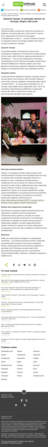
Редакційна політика (15, 443)
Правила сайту (23, 441)
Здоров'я (36, 351)
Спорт (35, 361)
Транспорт (36, 354)
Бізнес (3, 361)
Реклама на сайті (6, 395)
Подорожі (4, 375)
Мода (35, 368)
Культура (36, 365)
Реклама (4, 379)
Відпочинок (21, 358)
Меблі (19, 361)
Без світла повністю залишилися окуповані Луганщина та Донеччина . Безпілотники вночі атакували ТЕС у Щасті (21, 288)
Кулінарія (4, 372)
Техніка (19, 351)
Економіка (4, 368)
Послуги (20, 372)
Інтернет (20, 365)
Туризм (3, 354)
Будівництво (5, 358)
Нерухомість (21, 354)
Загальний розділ (7, 351)
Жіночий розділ (6, 365)
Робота (19, 375)
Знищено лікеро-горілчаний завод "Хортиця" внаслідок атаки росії (24, 274)
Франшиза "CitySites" (7, 397)
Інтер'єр (20, 368)
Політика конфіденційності (9, 441)
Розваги (36, 358)
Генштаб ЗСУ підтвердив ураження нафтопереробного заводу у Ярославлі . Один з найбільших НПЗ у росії (23, 281)
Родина (35, 372)
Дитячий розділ (38, 375)
